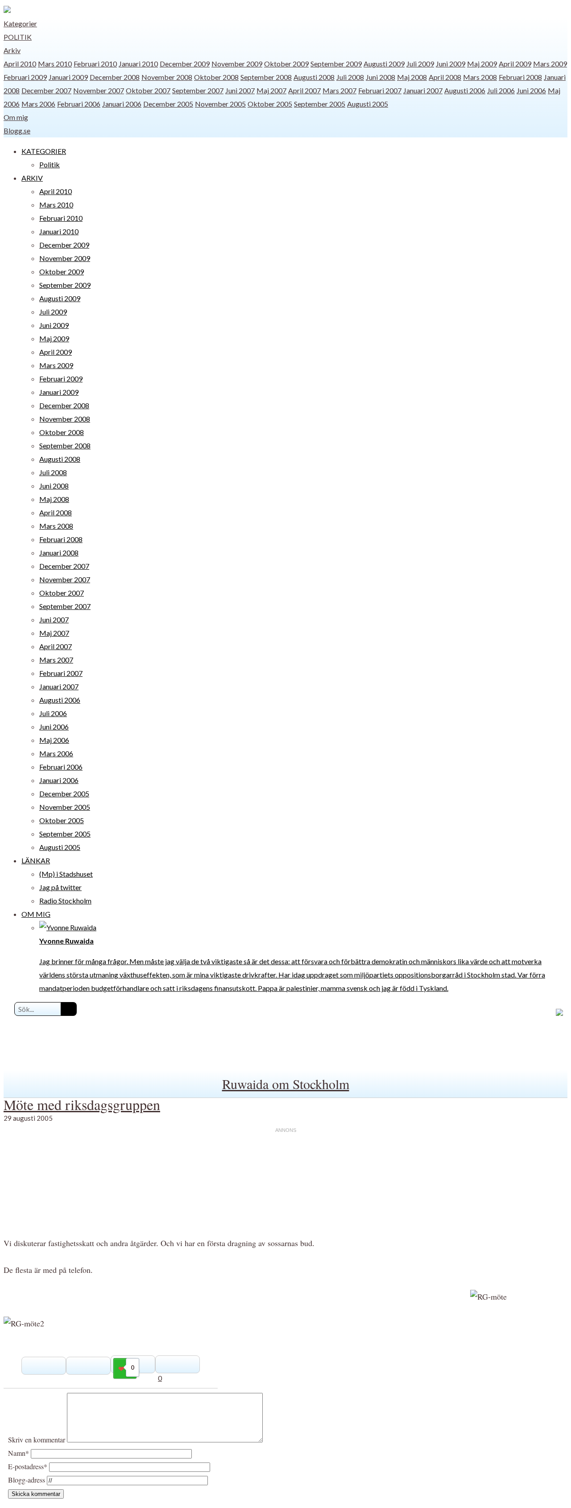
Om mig (16, 117)
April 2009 (515, 63)
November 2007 (98, 90)
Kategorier (20, 23)
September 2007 (197, 90)
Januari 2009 (68, 77)
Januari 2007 (423, 90)
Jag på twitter (60, 887)
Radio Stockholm (65, 900)
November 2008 (166, 77)
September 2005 (319, 103)
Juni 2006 (531, 90)
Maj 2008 (412, 77)
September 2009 (336, 63)
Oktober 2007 (148, 90)
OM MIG (35, 914)
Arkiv (12, 50)
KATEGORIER (43, 151)
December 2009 (185, 63)
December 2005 (168, 103)
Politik (18, 37)
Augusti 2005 (367, 103)
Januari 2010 (138, 63)
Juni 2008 (380, 77)
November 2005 (220, 103)
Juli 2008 (350, 77)
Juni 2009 (450, 63)
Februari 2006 (78, 103)
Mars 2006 (38, 103)
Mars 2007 (339, 90)
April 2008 (445, 77)
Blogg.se (17, 130)
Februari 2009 (25, 77)
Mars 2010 (55, 63)
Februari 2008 (520, 77)
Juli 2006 (501, 90)
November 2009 (236, 63)
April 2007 (304, 90)
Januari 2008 (59, 552)
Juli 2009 (420, 63)
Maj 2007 (271, 90)
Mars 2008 (480, 77)
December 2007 (46, 90)
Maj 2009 (482, 63)
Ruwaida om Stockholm (285, 1084)
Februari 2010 (95, 63)
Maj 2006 (54, 740)
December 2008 (115, 77)
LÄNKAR (35, 860)
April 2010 (20, 63)
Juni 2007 (240, 90)
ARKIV (32, 178)
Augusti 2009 (384, 63)
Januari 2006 (121, 103)
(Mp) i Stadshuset (66, 874)
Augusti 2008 (314, 77)
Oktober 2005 (270, 103)
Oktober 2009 (286, 63)
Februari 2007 (379, 90)
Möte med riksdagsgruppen (82, 1104)
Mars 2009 (550, 63)
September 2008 (266, 77)
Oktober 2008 (216, 77)
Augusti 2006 (464, 90)
